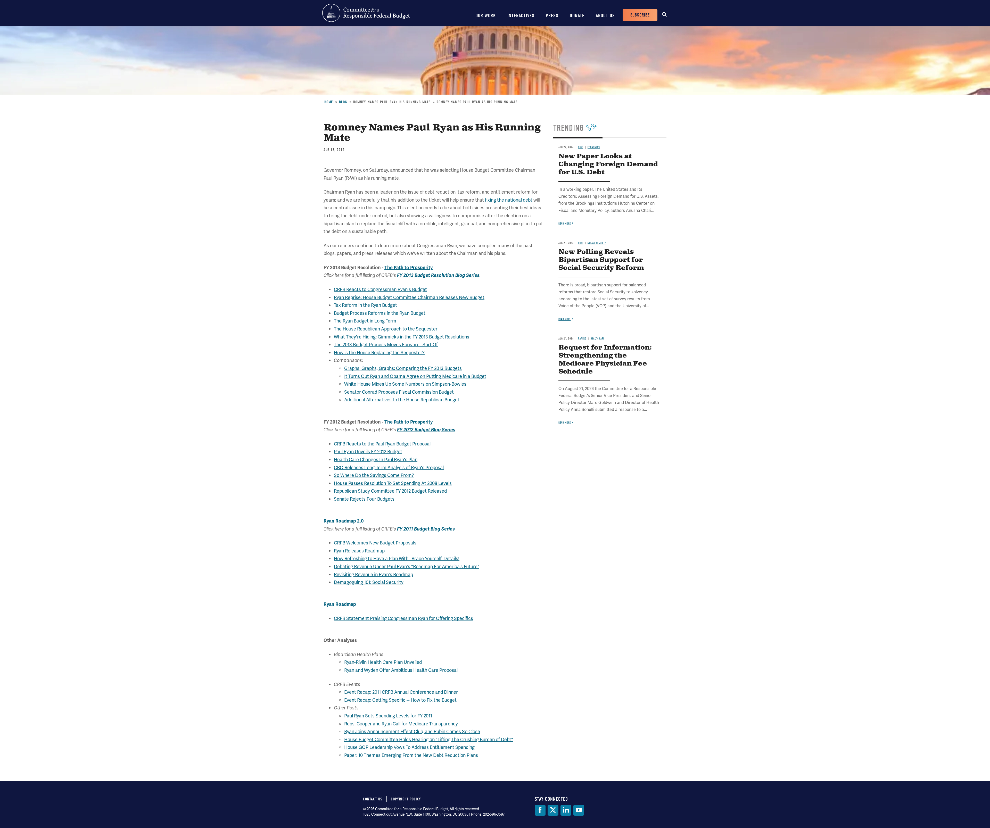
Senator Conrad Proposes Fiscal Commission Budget (399, 392)
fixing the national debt (508, 200)
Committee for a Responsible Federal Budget (366, 13)
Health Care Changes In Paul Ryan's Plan (375, 459)
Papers (582, 338)
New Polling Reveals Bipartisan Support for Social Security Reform (601, 259)
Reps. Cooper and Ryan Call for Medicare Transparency (401, 724)
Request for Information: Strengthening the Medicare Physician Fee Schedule (605, 359)
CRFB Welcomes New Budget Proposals (375, 543)
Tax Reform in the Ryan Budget (365, 305)
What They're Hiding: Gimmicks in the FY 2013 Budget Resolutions (401, 337)
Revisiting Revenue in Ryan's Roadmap (373, 574)
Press (552, 16)
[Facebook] (540, 810)
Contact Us (372, 799)
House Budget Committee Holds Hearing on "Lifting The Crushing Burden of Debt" (428, 739)
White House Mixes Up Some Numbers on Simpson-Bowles (405, 384)
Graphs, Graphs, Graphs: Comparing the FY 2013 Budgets (403, 368)
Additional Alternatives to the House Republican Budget (401, 400)
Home (328, 102)
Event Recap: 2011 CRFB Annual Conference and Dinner (401, 692)
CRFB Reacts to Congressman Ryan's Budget (380, 289)
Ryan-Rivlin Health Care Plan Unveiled (383, 662)
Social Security (597, 243)
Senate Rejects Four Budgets (364, 499)
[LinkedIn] (565, 810)
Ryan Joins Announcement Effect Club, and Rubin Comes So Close (412, 731)
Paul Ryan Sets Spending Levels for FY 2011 (388, 716)
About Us (605, 16)
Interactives (520, 16)
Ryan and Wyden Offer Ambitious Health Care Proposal (401, 670)
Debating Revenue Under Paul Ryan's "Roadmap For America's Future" (406, 566)
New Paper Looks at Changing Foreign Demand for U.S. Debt (608, 164)
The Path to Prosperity (408, 267)
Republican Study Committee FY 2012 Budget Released (390, 491)
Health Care (598, 338)
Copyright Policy (406, 799)
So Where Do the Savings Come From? (374, 475)
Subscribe (640, 15)
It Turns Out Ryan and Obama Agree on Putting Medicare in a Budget (415, 376)
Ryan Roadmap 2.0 (344, 521)
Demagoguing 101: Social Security (368, 582)
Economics (594, 147)
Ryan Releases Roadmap (359, 551)
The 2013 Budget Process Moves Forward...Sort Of (386, 344)
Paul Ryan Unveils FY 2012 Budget (368, 451)
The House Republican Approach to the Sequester (386, 329)
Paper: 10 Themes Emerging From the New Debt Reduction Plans (411, 755)
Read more (564, 223)
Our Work (485, 16)
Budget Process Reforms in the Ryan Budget (379, 313)
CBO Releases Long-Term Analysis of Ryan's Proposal (389, 467)
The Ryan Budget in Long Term (365, 321)
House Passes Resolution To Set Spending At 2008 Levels (393, 483)
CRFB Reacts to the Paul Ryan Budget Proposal (382, 444)
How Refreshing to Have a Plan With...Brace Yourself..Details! (396, 558)
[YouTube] (578, 810)
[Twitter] (553, 810)
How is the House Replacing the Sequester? (379, 352)
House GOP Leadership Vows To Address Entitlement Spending (409, 747)
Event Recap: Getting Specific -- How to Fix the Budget (400, 700)
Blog (343, 102)
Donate (577, 16)
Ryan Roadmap (340, 604)
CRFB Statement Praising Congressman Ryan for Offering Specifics (403, 618)
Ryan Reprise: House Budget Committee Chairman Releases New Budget (409, 297)
